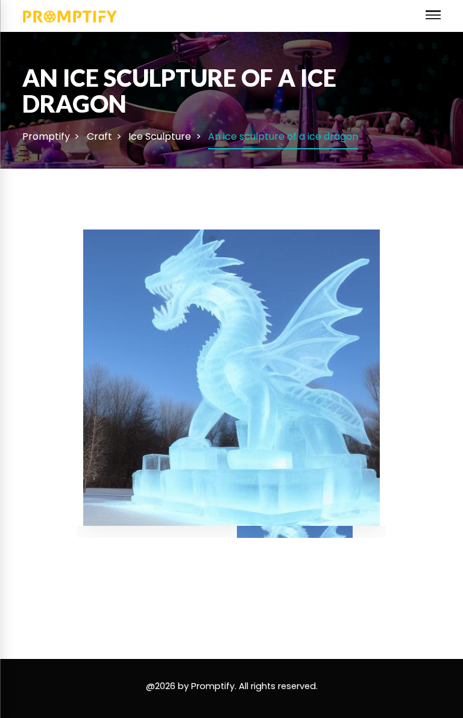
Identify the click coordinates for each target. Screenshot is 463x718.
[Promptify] (70, 15)
